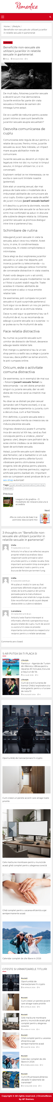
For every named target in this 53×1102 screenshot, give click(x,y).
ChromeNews (44, 1096)
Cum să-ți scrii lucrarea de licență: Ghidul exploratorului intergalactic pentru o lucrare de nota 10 (35, 687)
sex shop (8, 480)
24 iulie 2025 (28, 675)
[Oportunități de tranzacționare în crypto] (26, 729)
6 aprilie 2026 (29, 1029)
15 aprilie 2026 (29, 987)
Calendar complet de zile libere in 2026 (21, 958)
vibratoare (8, 488)
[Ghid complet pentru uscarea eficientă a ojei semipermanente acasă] (26, 889)
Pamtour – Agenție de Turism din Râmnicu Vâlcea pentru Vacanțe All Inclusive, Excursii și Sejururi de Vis (35, 667)
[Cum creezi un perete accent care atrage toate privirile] (26, 780)
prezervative (29, 485)
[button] (2, 17)
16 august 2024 (29, 694)
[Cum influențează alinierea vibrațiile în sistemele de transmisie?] (10, 1079)
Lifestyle (8, 42)
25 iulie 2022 (18, 59)
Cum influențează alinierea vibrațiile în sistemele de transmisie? (34, 1080)
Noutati (24, 978)
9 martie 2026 (29, 1047)
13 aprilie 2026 (29, 1007)
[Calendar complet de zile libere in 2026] (26, 938)
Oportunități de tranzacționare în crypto (22, 758)
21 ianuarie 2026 (30, 1086)
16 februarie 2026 (30, 1065)
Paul (7, 59)
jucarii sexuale (16, 485)
